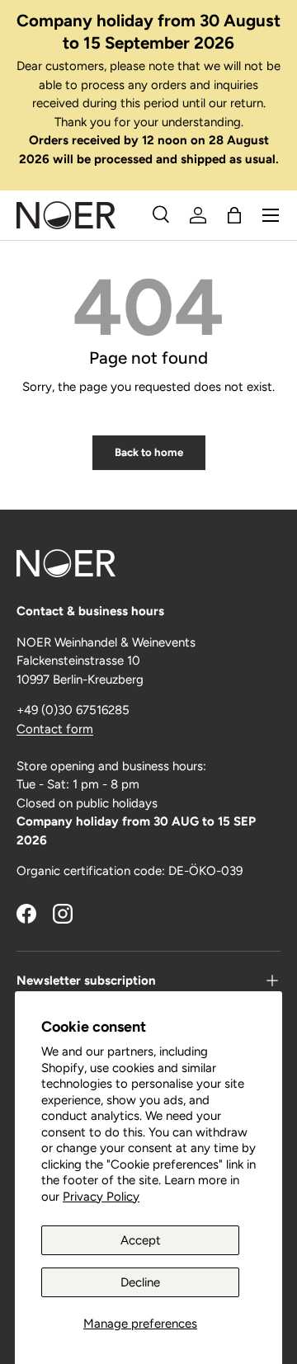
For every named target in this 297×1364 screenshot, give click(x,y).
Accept (140, 1240)
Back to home (149, 452)
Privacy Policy (101, 1196)
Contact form (54, 729)
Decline (140, 1282)
